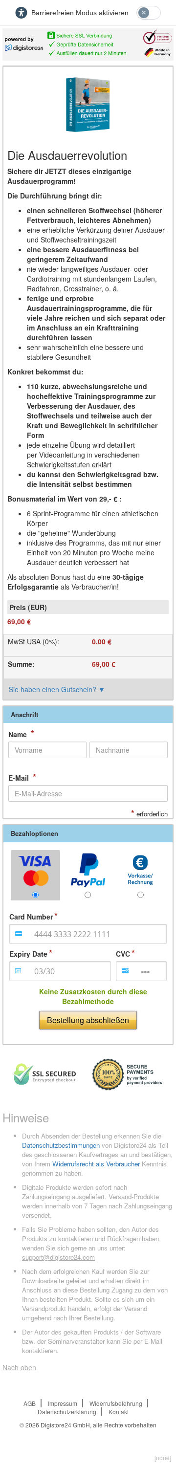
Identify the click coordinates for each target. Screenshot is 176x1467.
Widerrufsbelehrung (115, 1403)
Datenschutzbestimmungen (61, 1145)
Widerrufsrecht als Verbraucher (96, 1163)
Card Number (31, 916)
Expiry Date (28, 954)
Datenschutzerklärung (67, 1411)
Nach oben (19, 1367)
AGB (29, 1403)
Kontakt (119, 1411)
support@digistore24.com (58, 1257)
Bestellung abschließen (88, 1020)
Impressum (62, 1403)
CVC (123, 954)
